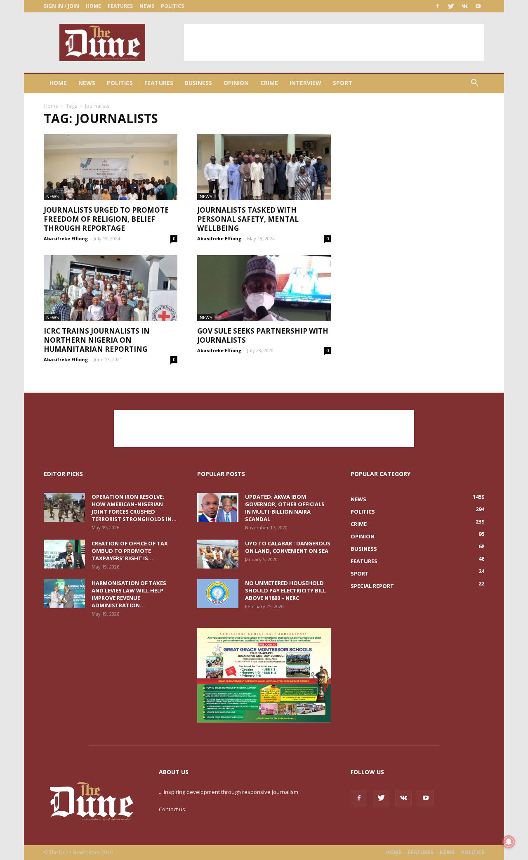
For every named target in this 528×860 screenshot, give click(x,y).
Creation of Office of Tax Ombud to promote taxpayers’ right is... (130, 551)
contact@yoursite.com (215, 809)
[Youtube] (478, 6)
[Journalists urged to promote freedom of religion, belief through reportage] (110, 167)
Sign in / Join (61, 5)
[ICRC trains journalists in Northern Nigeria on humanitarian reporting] (110, 288)
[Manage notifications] (508, 841)
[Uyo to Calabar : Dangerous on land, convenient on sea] (217, 554)
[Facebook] (437, 6)
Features (120, 5)
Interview (305, 83)
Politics (172, 5)
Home (93, 5)
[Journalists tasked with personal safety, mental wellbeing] (264, 167)
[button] (474, 84)
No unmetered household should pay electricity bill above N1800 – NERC (285, 590)
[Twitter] (451, 6)
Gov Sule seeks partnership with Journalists (262, 335)
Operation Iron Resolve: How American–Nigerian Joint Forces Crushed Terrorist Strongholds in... (134, 508)
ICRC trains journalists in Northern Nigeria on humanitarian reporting (97, 340)
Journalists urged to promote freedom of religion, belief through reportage (106, 219)
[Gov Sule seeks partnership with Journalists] (264, 288)
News (146, 5)
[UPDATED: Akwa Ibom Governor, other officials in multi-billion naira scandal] (217, 507)
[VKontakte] (464, 6)
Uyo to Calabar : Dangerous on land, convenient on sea (287, 547)
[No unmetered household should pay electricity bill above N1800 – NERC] (217, 593)
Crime (269, 83)
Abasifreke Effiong (66, 238)
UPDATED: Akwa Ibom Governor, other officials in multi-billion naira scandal (285, 508)
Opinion (236, 83)
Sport (342, 83)
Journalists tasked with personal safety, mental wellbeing (248, 219)
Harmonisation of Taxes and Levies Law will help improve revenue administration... (129, 594)
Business (198, 83)
